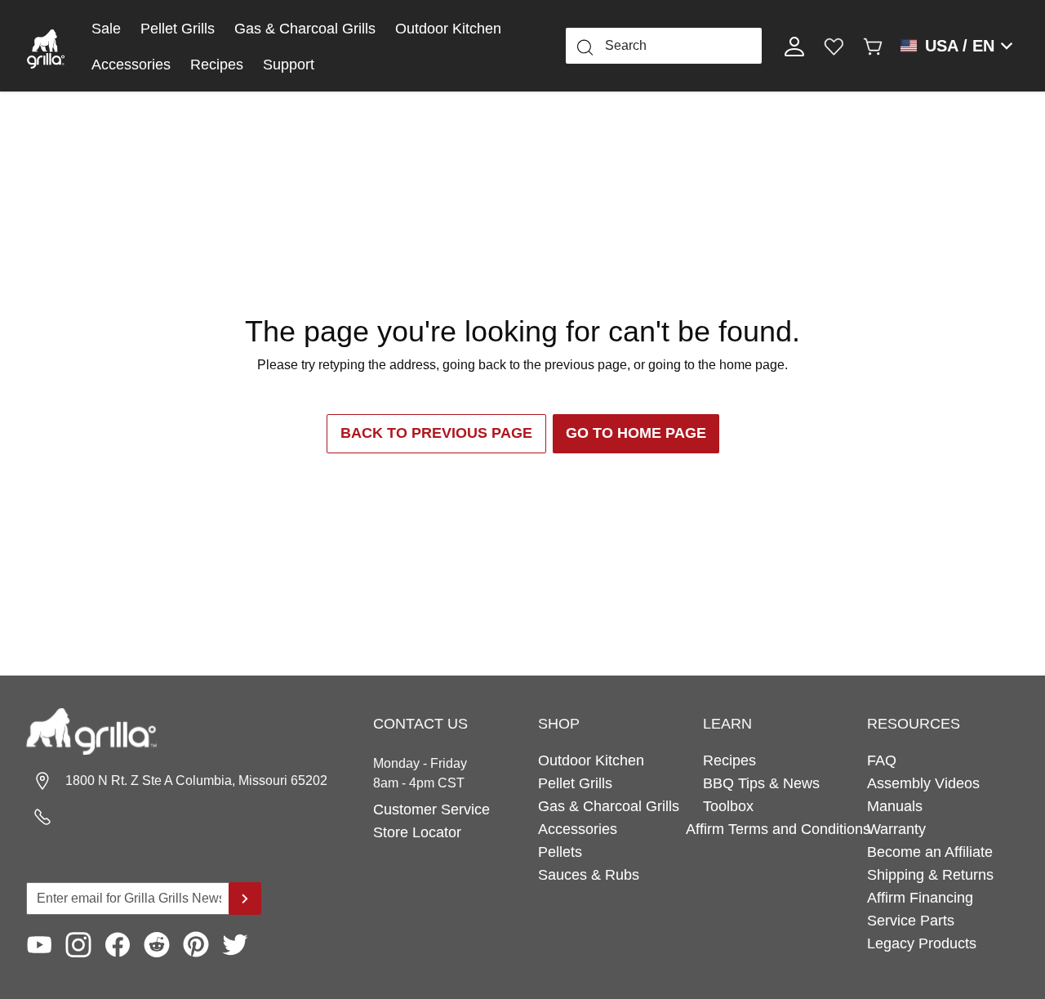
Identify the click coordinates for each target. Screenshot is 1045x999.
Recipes (216, 64)
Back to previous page (436, 433)
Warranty (896, 829)
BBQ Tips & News (761, 783)
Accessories (131, 64)
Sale (106, 28)
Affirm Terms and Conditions (779, 829)
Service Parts (910, 920)
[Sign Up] (245, 898)
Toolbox (728, 806)
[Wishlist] (833, 45)
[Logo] (45, 45)
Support (288, 64)
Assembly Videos (923, 783)
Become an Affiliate (930, 852)
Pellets (560, 852)
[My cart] (872, 45)
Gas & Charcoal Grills (305, 28)
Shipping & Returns (930, 874)
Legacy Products (921, 943)
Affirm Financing (920, 897)
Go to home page (636, 433)
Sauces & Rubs (588, 874)
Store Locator (417, 832)
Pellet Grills (177, 28)
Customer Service (431, 809)
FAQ (881, 760)
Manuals (895, 806)
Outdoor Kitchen (448, 28)
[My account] (794, 45)
